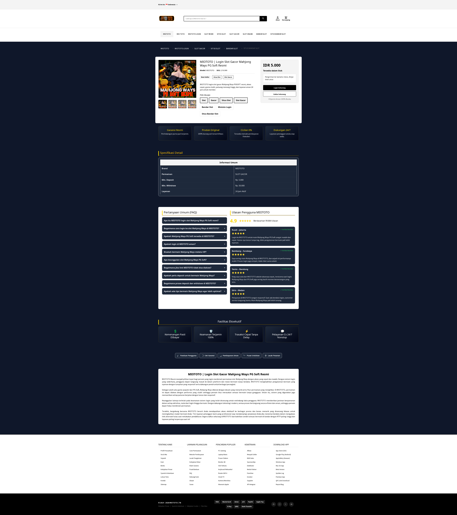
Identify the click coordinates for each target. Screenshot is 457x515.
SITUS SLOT (221, 34)
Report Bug (280, 484)
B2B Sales (250, 458)
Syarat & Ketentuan (167, 473)
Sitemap (163, 484)
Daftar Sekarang (279, 94)
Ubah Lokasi (269, 80)
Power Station (223, 458)
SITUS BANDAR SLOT (278, 34)
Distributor (250, 466)
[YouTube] (291, 504)
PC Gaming (222, 451)
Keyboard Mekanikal (225, 469)
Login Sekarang (280, 88)
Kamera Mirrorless (224, 481)
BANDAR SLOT (261, 34)
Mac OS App (280, 466)
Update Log (280, 473)
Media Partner (251, 469)
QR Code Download (282, 481)
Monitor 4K (222, 462)
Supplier (250, 481)
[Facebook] (273, 504)
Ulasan (191, 481)
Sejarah (163, 458)
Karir (162, 462)
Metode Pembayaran (196, 455)
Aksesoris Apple (223, 484)
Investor (249, 477)
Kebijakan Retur (194, 462)
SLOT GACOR (234, 34)
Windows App (280, 462)
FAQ (190, 473)
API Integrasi (251, 484)
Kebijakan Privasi (166, 469)
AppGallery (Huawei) (283, 458)
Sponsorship (251, 462)
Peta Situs (204, 506)
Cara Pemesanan (195, 451)
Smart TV (221, 477)
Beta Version (280, 469)
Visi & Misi (164, 455)
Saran (191, 484)
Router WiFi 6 (222, 473)
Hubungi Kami (194, 477)
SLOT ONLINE (248, 34)
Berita (163, 466)
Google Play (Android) (283, 455)
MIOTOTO (167, 34)
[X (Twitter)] (285, 504)
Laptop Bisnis (222, 455)
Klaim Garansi (194, 466)
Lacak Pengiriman (195, 458)
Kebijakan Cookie (192, 506)
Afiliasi (249, 451)
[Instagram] (279, 504)
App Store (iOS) (281, 451)
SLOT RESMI (208, 34)
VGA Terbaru (222, 466)
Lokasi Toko (165, 477)
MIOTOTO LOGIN (194, 34)
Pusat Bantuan (194, 469)
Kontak (163, 481)
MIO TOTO (181, 34)
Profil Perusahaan (167, 451)
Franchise (250, 473)
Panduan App (280, 477)
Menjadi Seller (252, 455)
